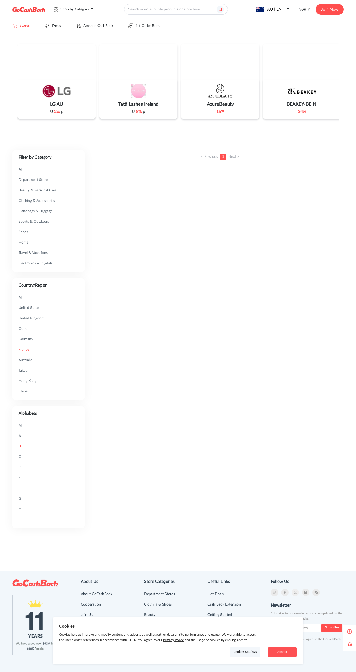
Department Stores (159, 594)
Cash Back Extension (224, 604)
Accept (282, 652)
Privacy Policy (173, 640)
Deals (56, 26)
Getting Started (219, 615)
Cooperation (91, 604)
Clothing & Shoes (158, 604)
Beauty (149, 615)
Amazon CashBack (98, 26)
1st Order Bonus (149, 26)
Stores (25, 25)
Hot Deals (215, 594)
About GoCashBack (96, 594)
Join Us (87, 615)
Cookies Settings (245, 652)
